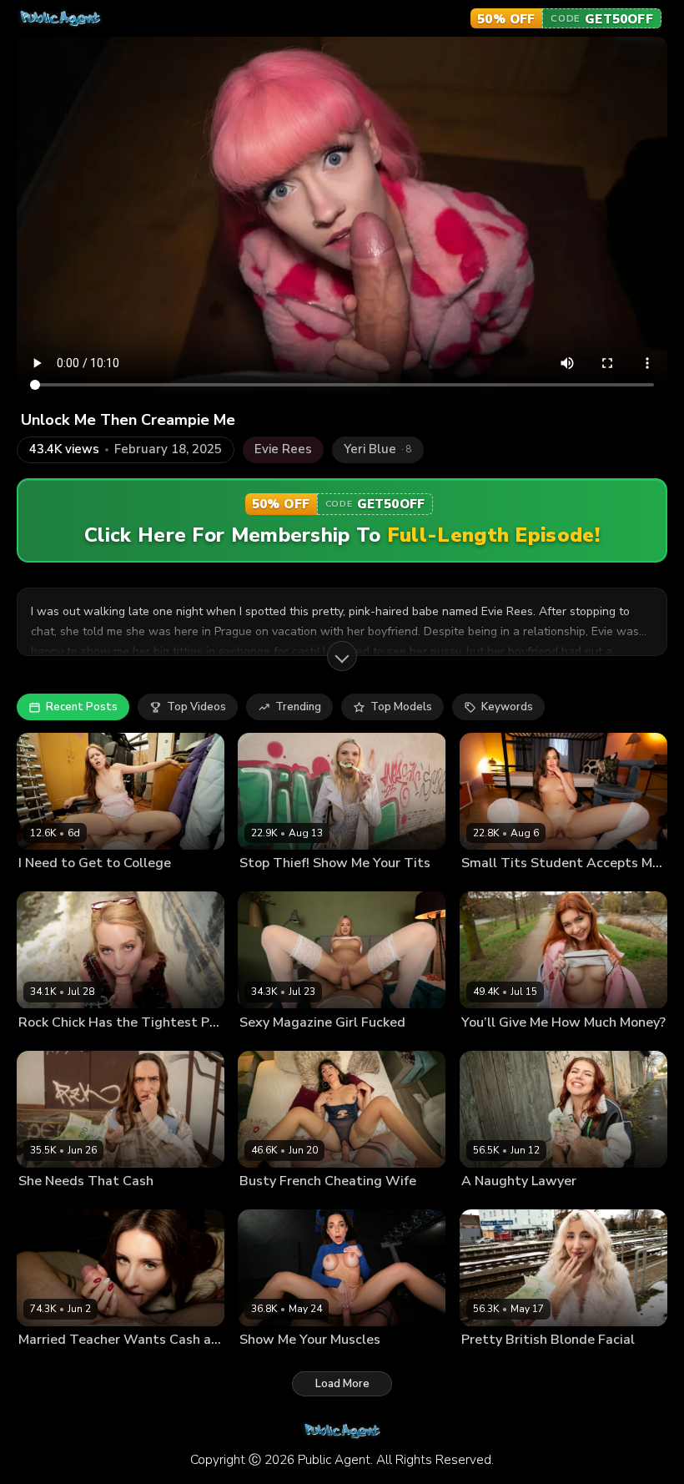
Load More (342, 1383)
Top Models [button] (401, 706)
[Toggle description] (342, 656)
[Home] (60, 18)
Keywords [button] (507, 706)
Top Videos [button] (196, 706)
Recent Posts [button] (82, 706)
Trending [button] (298, 706)
